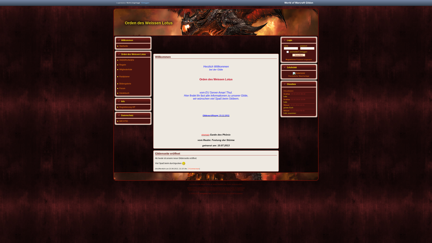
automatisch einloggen (298, 52)
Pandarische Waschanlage (298, 76)
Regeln (122, 65)
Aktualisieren (288, 91)
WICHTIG (123, 121)
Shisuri (286, 105)
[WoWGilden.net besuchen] (298, 3)
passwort (303, 46)
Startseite (123, 46)
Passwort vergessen (304, 59)
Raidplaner (124, 76)
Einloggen (145, 3)
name (286, 46)
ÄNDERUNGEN (126, 60)
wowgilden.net (205, 193)
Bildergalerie (125, 84)
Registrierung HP (127, 107)
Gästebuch (124, 93)
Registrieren (291, 59)
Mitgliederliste (125, 69)
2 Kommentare (193, 169)
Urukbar (287, 94)
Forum (122, 88)
